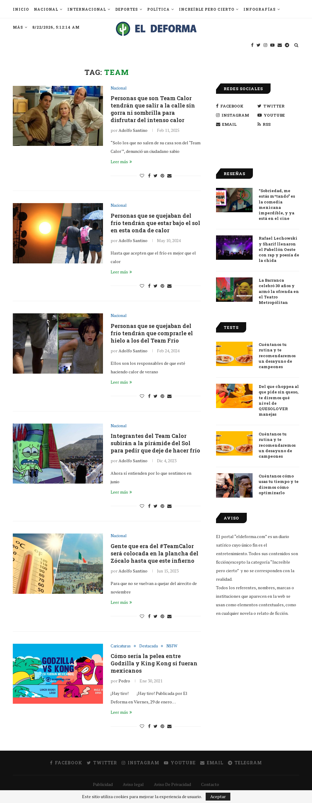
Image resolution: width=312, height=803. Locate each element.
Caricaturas (121, 646)
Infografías (259, 9)
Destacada (148, 646)
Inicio (21, 9)
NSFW (171, 646)
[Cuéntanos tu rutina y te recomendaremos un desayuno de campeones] (234, 354)
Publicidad (103, 784)
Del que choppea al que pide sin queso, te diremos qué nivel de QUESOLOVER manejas (279, 400)
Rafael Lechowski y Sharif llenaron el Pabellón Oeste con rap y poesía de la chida (279, 249)
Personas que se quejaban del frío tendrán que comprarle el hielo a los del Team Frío (152, 333)
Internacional (86, 9)
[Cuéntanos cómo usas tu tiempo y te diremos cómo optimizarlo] (234, 485)
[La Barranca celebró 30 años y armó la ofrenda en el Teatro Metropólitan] (234, 289)
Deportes (126, 9)
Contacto (210, 784)
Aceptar (218, 796)
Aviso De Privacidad (172, 784)
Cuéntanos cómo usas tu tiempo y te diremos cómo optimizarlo (279, 484)
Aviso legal (133, 784)
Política (158, 9)
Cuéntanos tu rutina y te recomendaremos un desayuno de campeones (277, 355)
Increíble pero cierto (206, 9)
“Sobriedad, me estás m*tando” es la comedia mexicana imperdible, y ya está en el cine (277, 204)
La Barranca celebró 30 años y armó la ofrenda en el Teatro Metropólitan (279, 291)
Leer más (119, 161)
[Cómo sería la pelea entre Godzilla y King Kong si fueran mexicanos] (58, 674)
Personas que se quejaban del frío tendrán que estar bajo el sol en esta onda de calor (155, 223)
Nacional (46, 9)
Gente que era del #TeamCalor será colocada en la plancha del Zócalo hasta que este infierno (154, 553)
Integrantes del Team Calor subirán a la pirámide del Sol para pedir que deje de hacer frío (155, 443)
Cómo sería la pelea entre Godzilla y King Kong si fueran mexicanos (154, 663)
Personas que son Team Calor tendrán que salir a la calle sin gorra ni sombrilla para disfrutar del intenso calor (153, 109)
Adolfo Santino (133, 130)
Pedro (124, 681)
